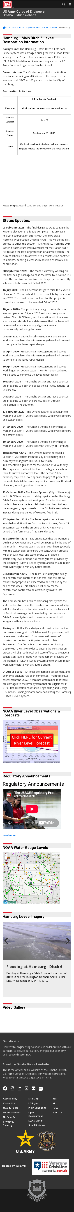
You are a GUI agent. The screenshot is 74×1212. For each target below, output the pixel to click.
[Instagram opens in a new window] (12, 1088)
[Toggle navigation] (68, 4)
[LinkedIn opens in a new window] (19, 1088)
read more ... (10, 835)
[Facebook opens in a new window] (5, 1088)
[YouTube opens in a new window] (26, 1088)
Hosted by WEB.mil (14, 1165)
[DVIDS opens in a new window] (41, 1088)
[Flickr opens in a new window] (33, 1088)
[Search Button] (62, 4)
